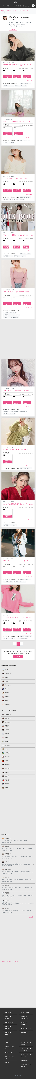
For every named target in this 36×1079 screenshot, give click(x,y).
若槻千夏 (7, 877)
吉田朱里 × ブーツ (24, 411)
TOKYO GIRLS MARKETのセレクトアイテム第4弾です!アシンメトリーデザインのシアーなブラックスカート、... (18, 65)
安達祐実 (7, 780)
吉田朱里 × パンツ (24, 140)
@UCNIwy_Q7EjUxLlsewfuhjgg (19, 24)
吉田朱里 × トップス (25, 83)
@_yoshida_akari (26, 22)
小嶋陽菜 (7, 681)
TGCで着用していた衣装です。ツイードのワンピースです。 (18, 391)
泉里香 (6, 787)
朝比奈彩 (7, 693)
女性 (11, 26)
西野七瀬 (7, 768)
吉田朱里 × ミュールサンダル (11, 317)
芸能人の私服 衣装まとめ (14, 10)
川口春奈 (7, 730)
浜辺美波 (7, 885)
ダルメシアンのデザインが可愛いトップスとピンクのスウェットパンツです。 (18, 121)
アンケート (18, 656)
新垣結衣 (7, 757)
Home (6, 1042)
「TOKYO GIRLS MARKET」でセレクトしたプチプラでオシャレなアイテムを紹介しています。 (18, 178)
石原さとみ (8, 722)
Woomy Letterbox (26, 1028)
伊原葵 (6, 749)
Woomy (17, 2)
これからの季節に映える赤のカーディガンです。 (18, 504)
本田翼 (6, 700)
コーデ (15, 6)
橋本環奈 (7, 772)
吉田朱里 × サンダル (25, 197)
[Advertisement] (18, 339)
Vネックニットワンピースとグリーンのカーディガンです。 (18, 449)
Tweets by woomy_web (9, 961)
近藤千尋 (7, 776)
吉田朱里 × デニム (8, 581)
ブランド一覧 (8, 1052)
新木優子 (7, 677)
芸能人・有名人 (22, 6)
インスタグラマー (7, 6)
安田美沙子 (8, 846)
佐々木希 (7, 689)
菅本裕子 (7, 696)
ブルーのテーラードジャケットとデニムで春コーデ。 (18, 561)
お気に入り (13, 29)
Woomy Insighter (26, 1012)
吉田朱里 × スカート (9, 86)
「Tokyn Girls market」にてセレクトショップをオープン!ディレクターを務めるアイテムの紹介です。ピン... (18, 617)
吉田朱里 (25, 10)
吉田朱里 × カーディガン (10, 525)
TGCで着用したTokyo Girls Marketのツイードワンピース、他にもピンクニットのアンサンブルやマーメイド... (18, 292)
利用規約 (7, 1062)
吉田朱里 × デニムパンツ (10, 312)
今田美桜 (7, 733)
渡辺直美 (7, 704)
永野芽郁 (7, 753)
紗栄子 (6, 737)
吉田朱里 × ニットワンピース (11, 638)
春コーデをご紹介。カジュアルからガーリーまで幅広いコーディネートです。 (18, 235)
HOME (3, 10)
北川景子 (7, 764)
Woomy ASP (8, 1012)
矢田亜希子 (8, 838)
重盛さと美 (8, 685)
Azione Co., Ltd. (25, 1032)
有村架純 (7, 745)
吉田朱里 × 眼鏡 (24, 638)
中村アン (7, 784)
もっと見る (28, 80)
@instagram (24, 1060)
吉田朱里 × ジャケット (19, 581)
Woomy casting (9, 1022)
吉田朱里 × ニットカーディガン (11, 315)
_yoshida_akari (14, 22)
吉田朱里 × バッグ (8, 256)
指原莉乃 (7, 669)
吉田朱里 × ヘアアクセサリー (11, 411)
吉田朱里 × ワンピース (20, 86)
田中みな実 (8, 673)
